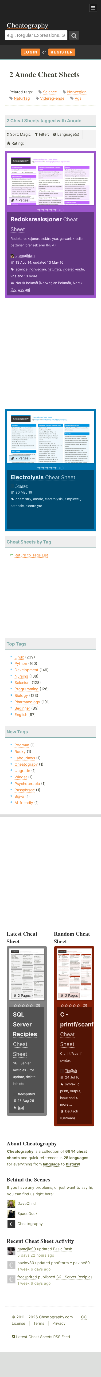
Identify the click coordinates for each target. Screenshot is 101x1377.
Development (26, 669)
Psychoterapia (27, 783)
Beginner (22, 708)
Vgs (78, 98)
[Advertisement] (37, 8)
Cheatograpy (26, 764)
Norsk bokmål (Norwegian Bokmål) (43, 283)
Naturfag (22, 98)
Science (50, 92)
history (72, 1164)
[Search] (74, 35)
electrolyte (34, 506)
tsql (21, 1107)
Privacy (59, 1323)
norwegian (37, 269)
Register (62, 52)
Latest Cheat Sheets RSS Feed (42, 1336)
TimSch (71, 1070)
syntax (70, 1084)
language (51, 1164)
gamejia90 (26, 1248)
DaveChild (26, 1203)
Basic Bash (62, 1248)
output (75, 1091)
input (64, 1098)
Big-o (19, 796)
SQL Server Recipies (74, 1277)
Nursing (21, 676)
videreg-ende (73, 269)
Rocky (20, 751)
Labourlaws (25, 758)
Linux (19, 657)
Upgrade (22, 770)
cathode (17, 506)
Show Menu (93, 8)
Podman (22, 745)
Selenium (23, 682)
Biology (21, 695)
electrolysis (54, 499)
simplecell (72, 499)
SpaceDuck (27, 1213)
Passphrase (25, 790)
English (21, 714)
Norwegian (76, 92)
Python (21, 663)
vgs (13, 276)
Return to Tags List (31, 555)
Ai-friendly (24, 802)
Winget (21, 777)
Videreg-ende (52, 98)
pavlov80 (25, 1262)
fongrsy (22, 485)
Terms (38, 1323)
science (21, 269)
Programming (27, 688)
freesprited (26, 1094)
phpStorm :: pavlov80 (70, 1262)
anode (38, 499)
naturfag (54, 269)
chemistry (23, 499)
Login (30, 52)
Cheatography (20, 1151)
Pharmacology (27, 701)
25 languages (76, 1157)
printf (64, 1091)
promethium (25, 255)
